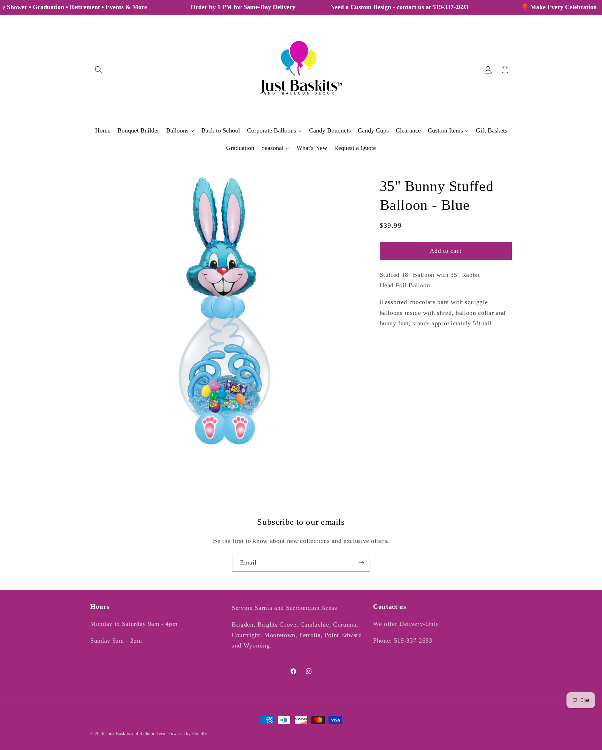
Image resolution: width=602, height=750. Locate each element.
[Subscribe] (361, 563)
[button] (98, 69)
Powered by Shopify (187, 733)
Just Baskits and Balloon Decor (137, 733)
